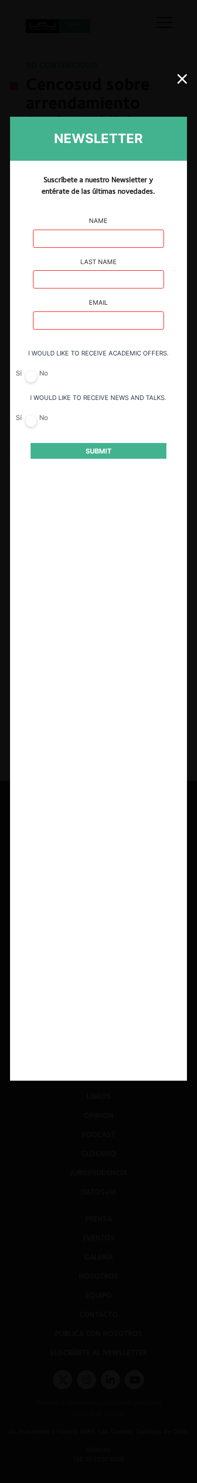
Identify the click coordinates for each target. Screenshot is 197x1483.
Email (98, 302)
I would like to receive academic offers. (98, 353)
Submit (98, 451)
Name (98, 220)
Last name (98, 262)
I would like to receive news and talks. (98, 397)
